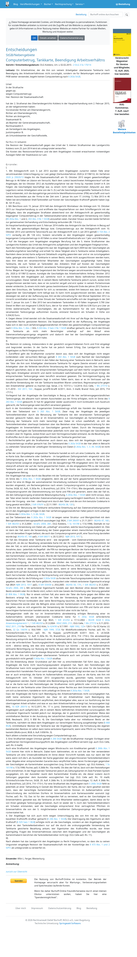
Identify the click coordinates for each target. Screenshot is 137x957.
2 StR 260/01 (73, 520)
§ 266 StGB (56, 738)
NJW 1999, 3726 (52, 629)
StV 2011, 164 (25, 389)
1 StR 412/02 (62, 620)
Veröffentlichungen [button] (30, 4)
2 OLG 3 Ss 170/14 (82, 64)
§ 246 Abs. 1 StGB (57, 818)
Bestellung (81, 14)
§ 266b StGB (95, 783)
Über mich (20, 908)
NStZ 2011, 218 (13, 626)
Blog (15, 4)
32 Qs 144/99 (20, 629)
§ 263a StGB (74, 76)
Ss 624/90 (52, 626)
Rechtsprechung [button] (63, 4)
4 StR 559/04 (45, 584)
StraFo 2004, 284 (42, 523)
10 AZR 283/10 (19, 706)
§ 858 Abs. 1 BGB (15, 594)
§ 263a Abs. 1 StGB (30, 478)
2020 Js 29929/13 (15, 177)
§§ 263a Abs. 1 (14, 218)
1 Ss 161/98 (73, 523)
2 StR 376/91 (37, 504)
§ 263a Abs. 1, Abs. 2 (21, 328)
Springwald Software (70, 923)
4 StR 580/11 (44, 536)
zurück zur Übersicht (16, 871)
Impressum (37, 908)
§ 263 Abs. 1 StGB (65, 356)
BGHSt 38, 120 (66, 504)
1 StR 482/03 (12, 523)
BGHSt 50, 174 (73, 584)
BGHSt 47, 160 (101, 520)
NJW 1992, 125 (77, 626)
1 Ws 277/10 (101, 385)
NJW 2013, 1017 (73, 536)
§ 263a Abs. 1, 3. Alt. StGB (87, 446)
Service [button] (79, 4)
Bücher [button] (47, 4)
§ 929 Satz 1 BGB (26, 822)
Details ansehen (48, 37)
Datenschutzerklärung (71, 37)
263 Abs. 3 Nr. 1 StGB (38, 218)
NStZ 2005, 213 (64, 623)
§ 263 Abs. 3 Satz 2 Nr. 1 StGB (51, 328)
